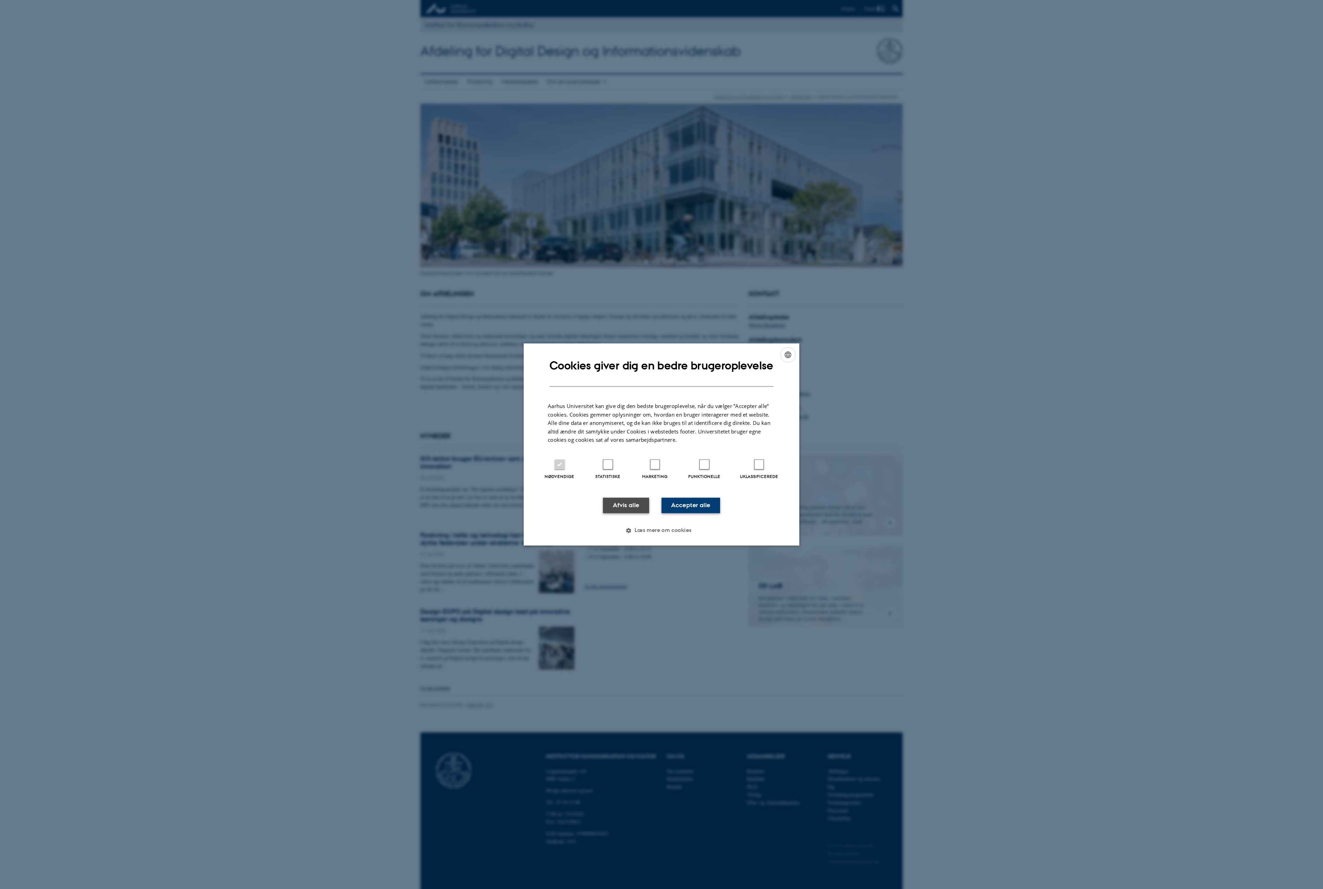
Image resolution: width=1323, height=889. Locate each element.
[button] (661, 530)
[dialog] (661, 444)
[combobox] (787, 354)
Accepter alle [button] (690, 505)
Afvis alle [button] (626, 505)
